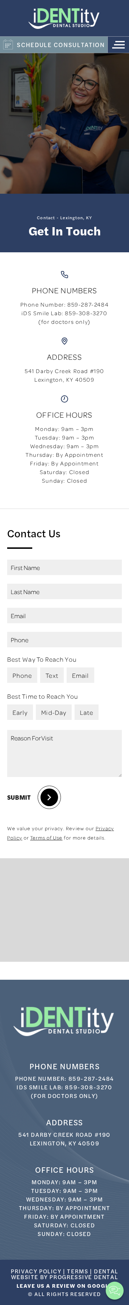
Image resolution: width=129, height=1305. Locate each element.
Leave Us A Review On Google (64, 1285)
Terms (77, 1271)
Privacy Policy (36, 1271)
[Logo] (64, 18)
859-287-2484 (88, 304)
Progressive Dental (83, 1277)
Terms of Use (46, 838)
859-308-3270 (86, 313)
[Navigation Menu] (118, 45)
